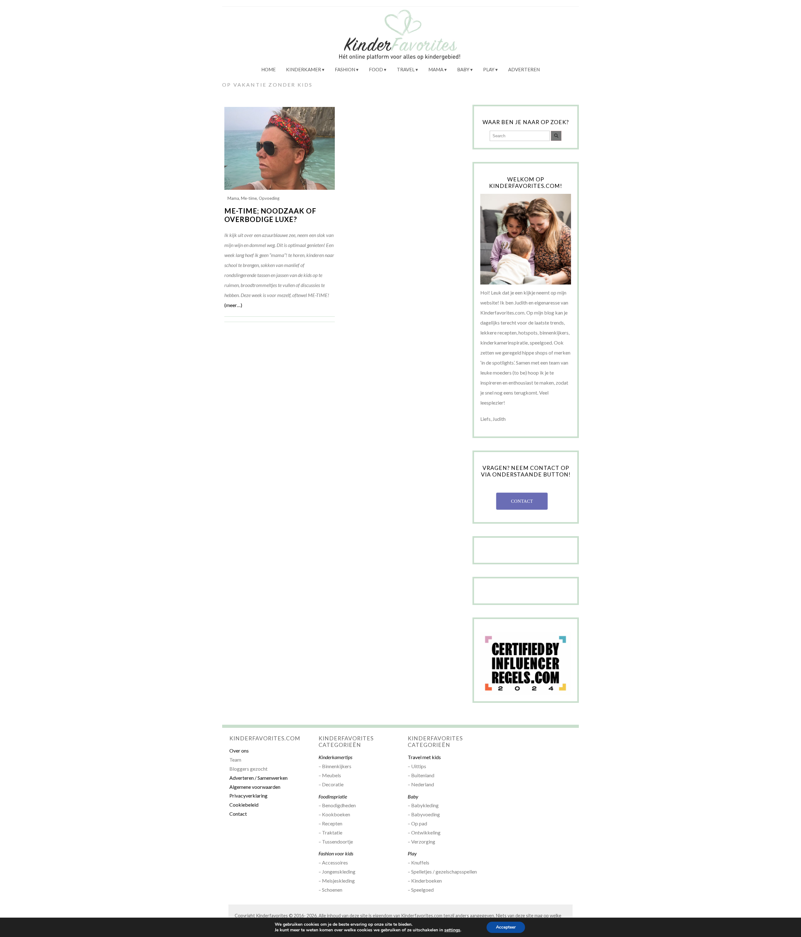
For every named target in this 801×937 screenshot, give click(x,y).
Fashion (345, 69)
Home (268, 69)
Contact (238, 814)
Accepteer (506, 927)
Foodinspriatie (333, 796)
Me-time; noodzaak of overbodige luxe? (270, 215)
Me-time (249, 198)
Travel (406, 69)
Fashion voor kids (336, 853)
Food (376, 69)
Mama (435, 69)
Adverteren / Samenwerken (258, 778)
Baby (463, 69)
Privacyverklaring (248, 795)
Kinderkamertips (335, 757)
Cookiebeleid (243, 805)
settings (452, 930)
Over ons (239, 750)
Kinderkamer (303, 69)
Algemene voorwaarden (254, 787)
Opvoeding (269, 198)
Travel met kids (424, 757)
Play (488, 69)
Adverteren (524, 69)
